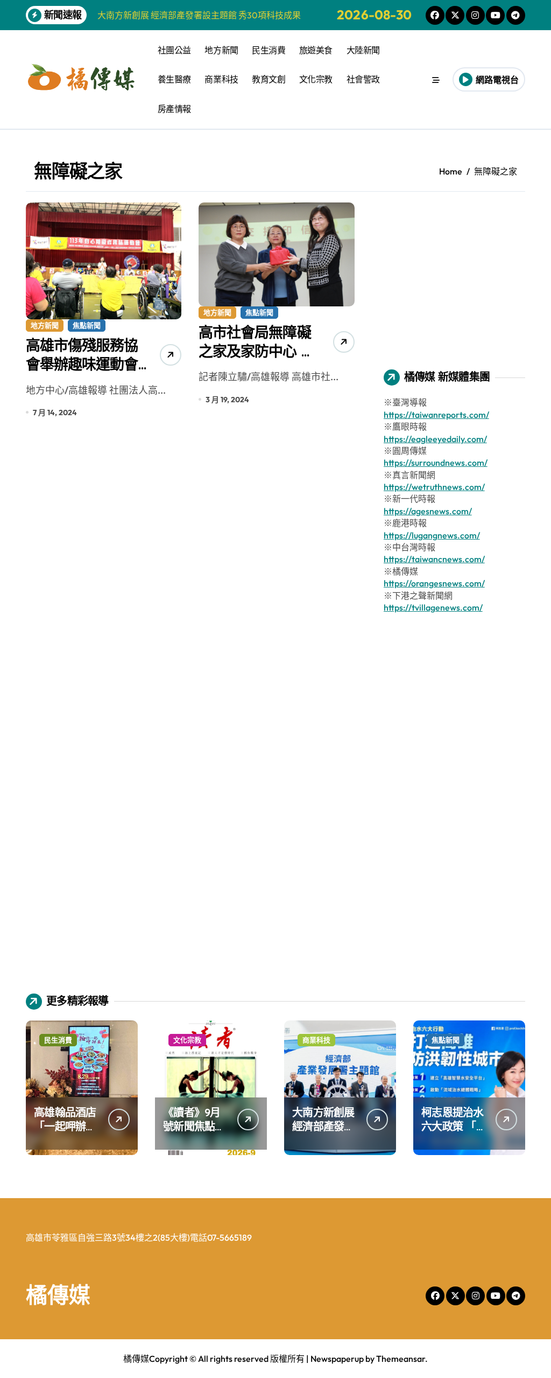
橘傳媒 (58, 1294)
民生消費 (268, 50)
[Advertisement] (456, 269)
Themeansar (400, 1358)
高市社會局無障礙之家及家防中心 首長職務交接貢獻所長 (256, 360)
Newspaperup (337, 1358)
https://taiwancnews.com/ (434, 559)
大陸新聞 (363, 50)
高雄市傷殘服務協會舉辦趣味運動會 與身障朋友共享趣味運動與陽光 (82, 373)
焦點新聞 (87, 325)
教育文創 (268, 79)
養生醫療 (174, 79)
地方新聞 (221, 50)
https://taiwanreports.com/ (436, 414)
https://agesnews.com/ (428, 511)
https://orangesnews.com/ (434, 583)
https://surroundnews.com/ (436, 462)
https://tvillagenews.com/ (433, 607)
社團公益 (174, 50)
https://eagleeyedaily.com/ (435, 438)
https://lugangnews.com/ (432, 535)
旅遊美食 (316, 50)
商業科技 (221, 79)
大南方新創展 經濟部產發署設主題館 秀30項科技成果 (324, 1133)
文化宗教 (316, 79)
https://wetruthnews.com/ (434, 486)
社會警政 (363, 79)
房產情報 (174, 108)
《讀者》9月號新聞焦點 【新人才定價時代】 (194, 1133)
